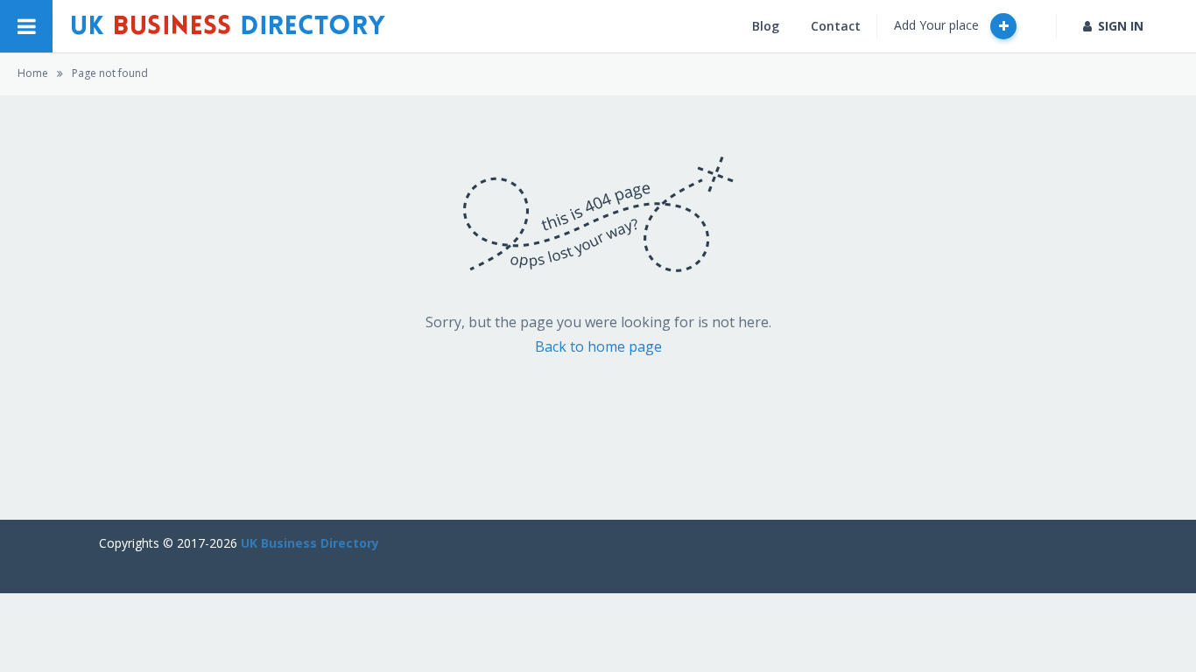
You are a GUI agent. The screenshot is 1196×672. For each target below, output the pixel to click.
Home (33, 73)
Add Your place (938, 25)
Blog (765, 26)
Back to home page (598, 346)
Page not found (110, 73)
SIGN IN (1120, 26)
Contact (836, 26)
